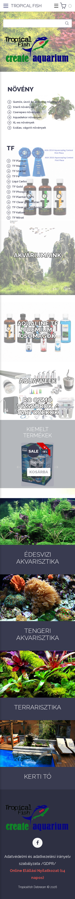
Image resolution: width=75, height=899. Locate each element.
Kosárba (38, 472)
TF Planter (19, 160)
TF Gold (17, 186)
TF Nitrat (18, 217)
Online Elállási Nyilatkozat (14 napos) (37, 874)
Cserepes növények (26, 112)
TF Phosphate (21, 191)
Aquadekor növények (27, 117)
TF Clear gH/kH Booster (28, 207)
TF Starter (19, 171)
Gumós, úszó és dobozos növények (36, 101)
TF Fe (16, 176)
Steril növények (23, 107)
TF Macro (18, 165)
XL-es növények (23, 122)
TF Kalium (18, 212)
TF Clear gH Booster (26, 202)
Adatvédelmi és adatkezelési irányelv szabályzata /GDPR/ (37, 860)
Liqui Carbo (19, 181)
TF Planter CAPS (23, 196)
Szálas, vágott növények (29, 127)
